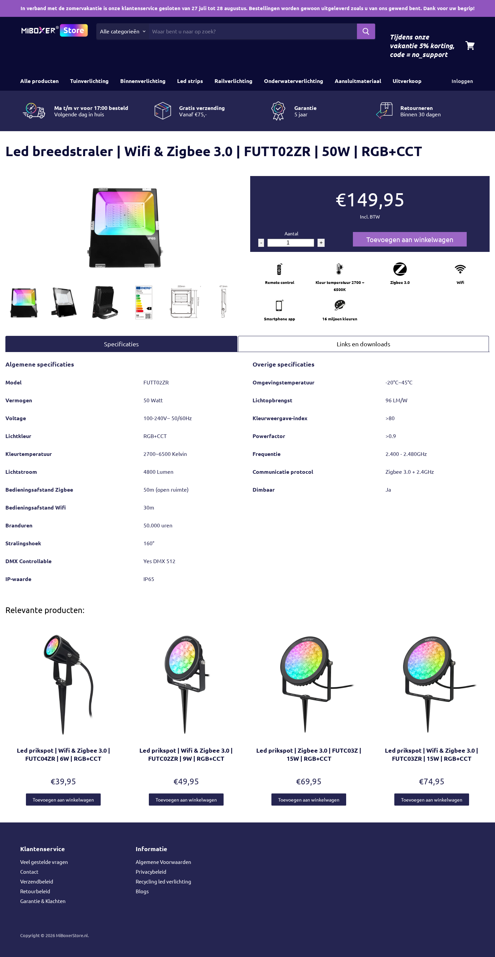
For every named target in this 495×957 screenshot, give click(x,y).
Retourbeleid (35, 891)
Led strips (190, 80)
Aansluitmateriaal (358, 80)
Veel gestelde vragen (44, 862)
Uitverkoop (407, 80)
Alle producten (39, 80)
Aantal (291, 233)
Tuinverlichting (89, 80)
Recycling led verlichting (163, 881)
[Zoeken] (366, 31)
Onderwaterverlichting (293, 80)
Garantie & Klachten (43, 901)
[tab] (121, 344)
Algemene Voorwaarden (163, 862)
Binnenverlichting (143, 80)
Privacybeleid (151, 871)
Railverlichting (233, 80)
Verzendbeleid (36, 881)
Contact (29, 871)
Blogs (142, 891)
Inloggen (462, 81)
